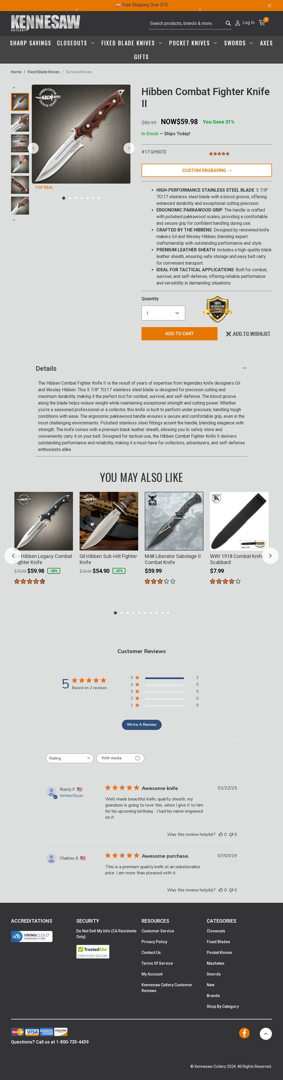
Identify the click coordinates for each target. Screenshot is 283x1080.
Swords (214, 974)
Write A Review (141, 724)
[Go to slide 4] (82, 198)
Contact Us (151, 952)
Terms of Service (157, 963)
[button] (244, 22)
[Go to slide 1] (63, 198)
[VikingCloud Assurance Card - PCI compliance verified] (32, 936)
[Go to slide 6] (93, 198)
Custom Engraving (204, 170)
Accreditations (31, 921)
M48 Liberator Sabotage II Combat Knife (173, 559)
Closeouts (216, 931)
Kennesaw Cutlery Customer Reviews (167, 988)
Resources (155, 921)
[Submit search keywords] (228, 22)
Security (87, 921)
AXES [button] (266, 43)
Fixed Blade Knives (44, 72)
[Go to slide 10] (168, 613)
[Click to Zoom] (81, 134)
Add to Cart (179, 333)
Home (16, 72)
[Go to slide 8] (157, 613)
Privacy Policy (154, 942)
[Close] (269, 5)
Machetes (215, 963)
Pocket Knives (219, 952)
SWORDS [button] (236, 43)
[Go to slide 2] (70, 198)
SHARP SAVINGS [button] (30, 43)
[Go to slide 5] (87, 198)
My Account (152, 974)
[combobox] (190, 23)
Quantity (150, 298)
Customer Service (158, 931)
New (210, 985)
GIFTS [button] (141, 57)
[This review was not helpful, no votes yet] (231, 834)
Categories (221, 921)
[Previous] (76, 10)
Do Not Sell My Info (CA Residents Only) (106, 934)
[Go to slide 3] (76, 198)
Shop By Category (223, 1006)
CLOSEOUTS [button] (73, 43)
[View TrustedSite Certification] (109, 952)
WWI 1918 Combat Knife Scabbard (237, 559)
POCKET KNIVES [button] (190, 43)
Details (46, 368)
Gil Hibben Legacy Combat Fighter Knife (43, 559)
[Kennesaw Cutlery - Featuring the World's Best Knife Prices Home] (45, 23)
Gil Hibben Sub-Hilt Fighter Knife (108, 559)
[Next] (203, 10)
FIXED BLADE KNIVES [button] (129, 43)
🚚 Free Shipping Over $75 (142, 4)
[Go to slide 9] (162, 613)
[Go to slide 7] (99, 198)
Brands (213, 995)
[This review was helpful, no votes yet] (221, 834)
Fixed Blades (218, 942)
